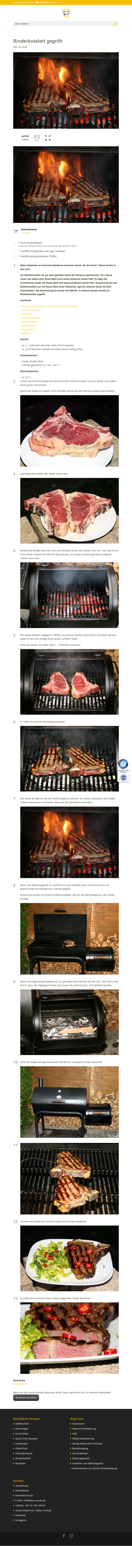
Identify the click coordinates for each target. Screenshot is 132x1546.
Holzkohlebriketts (31, 317)
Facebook (20, 1515)
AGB (74, 1433)
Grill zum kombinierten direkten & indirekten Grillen (50, 306)
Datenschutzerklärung (84, 1428)
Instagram (20, 1520)
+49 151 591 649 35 (35, 1505)
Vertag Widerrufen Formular (87, 1443)
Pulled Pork (21, 1448)
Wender (26, 333)
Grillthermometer (31, 310)
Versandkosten (80, 1453)
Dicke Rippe (21, 1428)
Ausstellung (21, 1485)
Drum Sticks (21, 1433)
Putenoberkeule (24, 1453)
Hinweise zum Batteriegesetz (88, 1463)
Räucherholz (28, 329)
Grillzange (27, 314)
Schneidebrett (29, 325)
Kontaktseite (22, 1490)
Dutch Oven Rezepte (26, 1438)
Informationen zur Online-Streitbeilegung (94, 1468)
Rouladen (20, 1463)
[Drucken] (37, 137)
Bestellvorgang (80, 1448)
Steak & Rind (20, 1383)
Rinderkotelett (23, 1458)
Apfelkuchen (22, 1423)
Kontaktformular (24, 1495)
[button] (48, 137)
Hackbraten (21, 1443)
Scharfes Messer (31, 321)
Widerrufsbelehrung (83, 1438)
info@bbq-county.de (35, 1500)
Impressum (78, 1423)
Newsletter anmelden (26, 1397)
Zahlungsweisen (81, 1458)
